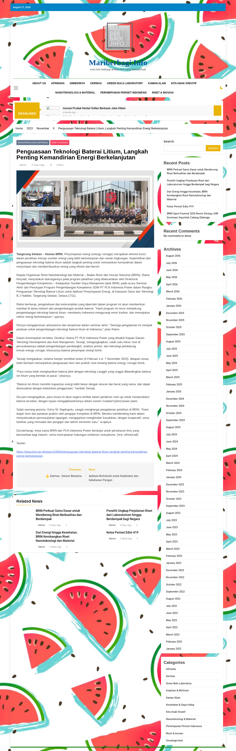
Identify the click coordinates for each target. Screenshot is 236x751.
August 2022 (173, 598)
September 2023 (175, 505)
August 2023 (173, 513)
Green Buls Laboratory (125, 83)
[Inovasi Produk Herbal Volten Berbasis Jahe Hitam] (52, 112)
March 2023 (173, 548)
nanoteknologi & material (75, 92)
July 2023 (171, 520)
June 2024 (172, 441)
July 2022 (171, 605)
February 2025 (174, 384)
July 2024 (171, 434)
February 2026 (174, 298)
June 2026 (172, 270)
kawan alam (157, 83)
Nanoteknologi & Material (33, 142)
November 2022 (175, 577)
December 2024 (175, 398)
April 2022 (172, 627)
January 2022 (173, 648)
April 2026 (172, 284)
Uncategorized (174, 740)
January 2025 (173, 391)
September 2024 (175, 420)
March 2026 (173, 291)
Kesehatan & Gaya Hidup (180, 704)
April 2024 (172, 455)
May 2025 (171, 363)
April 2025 (172, 370)
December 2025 (175, 313)
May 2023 (171, 534)
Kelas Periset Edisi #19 (122, 532)
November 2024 (175, 405)
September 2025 (175, 334)
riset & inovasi (162, 92)
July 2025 (171, 348)
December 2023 (175, 484)
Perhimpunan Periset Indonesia (184, 726)
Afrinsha (58, 83)
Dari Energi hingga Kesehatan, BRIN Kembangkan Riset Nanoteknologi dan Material (56, 536)
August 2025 (173, 341)
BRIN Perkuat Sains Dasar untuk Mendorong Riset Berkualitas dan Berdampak (59, 515)
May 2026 (171, 277)
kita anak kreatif (184, 83)
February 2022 (174, 641)
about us (39, 83)
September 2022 (175, 591)
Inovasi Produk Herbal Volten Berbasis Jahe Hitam (94, 108)
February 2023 (174, 555)
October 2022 (173, 584)
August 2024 (173, 427)
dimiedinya (77, 83)
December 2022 (175, 570)
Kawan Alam (173, 697)
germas (96, 83)
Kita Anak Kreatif (175, 711)
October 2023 (173, 498)
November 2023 (175, 491)
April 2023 (172, 541)
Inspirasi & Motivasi (177, 690)
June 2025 (172, 355)
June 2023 (172, 527)
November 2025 (175, 320)
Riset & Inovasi (59, 142)
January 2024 (173, 477)
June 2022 (172, 613)
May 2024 (171, 448)
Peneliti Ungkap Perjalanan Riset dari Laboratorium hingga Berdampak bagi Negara (129, 515)
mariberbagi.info (118, 62)
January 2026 (173, 305)
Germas (170, 676)
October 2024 (173, 413)
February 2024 (174, 470)
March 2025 (173, 377)
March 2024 (173, 463)
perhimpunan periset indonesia (123, 92)
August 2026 (173, 255)
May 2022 (171, 620)
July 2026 (171, 263)
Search (169, 141)
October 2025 (173, 327)
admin (23, 165)
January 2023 (173, 563)
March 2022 (173, 634)
